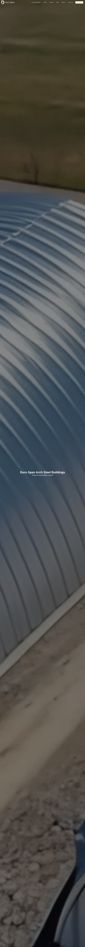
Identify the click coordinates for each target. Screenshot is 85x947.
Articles (63, 2)
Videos (45, 2)
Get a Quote (79, 2)
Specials (51, 2)
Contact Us (70, 2)
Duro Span (9, 2)
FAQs (57, 2)
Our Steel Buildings (35, 2)
